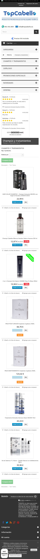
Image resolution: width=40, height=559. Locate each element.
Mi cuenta (5, 537)
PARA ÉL (9, 55)
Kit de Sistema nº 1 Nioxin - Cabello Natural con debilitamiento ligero (20, 461)
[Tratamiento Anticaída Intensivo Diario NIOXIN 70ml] (20, 403)
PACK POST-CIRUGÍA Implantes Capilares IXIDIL (20, 323)
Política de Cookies (15, 555)
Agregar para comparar (30, 208)
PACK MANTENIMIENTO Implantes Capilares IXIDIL (20, 371)
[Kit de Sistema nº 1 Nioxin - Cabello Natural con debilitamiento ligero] (20, 446)
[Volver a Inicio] (3, 55)
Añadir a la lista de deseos (12, 208)
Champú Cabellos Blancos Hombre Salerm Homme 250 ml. (20, 238)
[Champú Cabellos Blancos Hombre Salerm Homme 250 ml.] (20, 224)
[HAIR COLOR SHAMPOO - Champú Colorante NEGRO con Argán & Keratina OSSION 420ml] (20, 179)
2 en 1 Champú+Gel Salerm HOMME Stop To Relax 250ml (20, 281)
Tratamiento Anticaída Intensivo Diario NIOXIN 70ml (20, 418)
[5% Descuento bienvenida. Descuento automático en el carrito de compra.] (20, 1)
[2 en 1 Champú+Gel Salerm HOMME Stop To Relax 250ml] (20, 266)
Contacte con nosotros (21, 4)
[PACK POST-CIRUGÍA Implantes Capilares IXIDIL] (20, 309)
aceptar (33, 550)
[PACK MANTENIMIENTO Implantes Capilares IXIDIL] (20, 356)
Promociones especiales (14, 75)
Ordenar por (4, 154)
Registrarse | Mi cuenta (32, 3)
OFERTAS (6, 90)
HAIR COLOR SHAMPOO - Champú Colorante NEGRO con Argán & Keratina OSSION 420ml (20, 194)
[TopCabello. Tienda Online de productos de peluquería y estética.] (20, 15)
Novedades (8, 83)
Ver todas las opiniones (15, 134)
